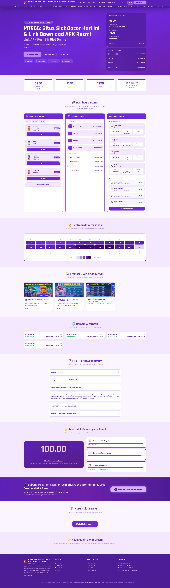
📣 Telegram (58, 570)
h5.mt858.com (92, 563)
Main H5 (141, 2)
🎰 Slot (82, 2)
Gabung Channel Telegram (130, 489)
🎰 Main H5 (58, 563)
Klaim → (27, 308)
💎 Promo (102, 2)
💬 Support (111, 2)
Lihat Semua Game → (43, 184)
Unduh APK (33, 54)
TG (125, 2)
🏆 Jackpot (91, 2)
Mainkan (43, 134)
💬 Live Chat (58, 567)
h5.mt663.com (92, 570)
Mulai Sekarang (83, 524)
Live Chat (65, 54)
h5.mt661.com (91, 565)
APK (130, 2)
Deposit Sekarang (127, 208)
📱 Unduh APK (59, 565)
